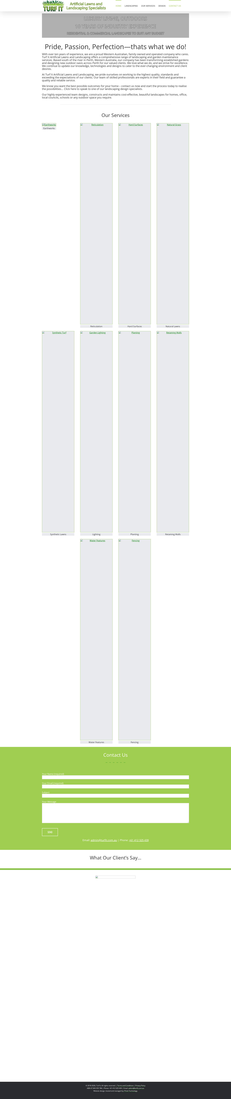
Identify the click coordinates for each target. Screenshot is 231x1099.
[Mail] (124, 762)
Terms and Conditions (125, 1085)
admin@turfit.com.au (104, 840)
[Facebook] (106, 762)
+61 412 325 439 (139, 840)
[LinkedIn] (110, 762)
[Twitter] (114, 762)
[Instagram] (121, 762)
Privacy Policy (140, 1085)
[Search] (185, 5)
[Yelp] (117, 762)
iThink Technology (130, 1091)
